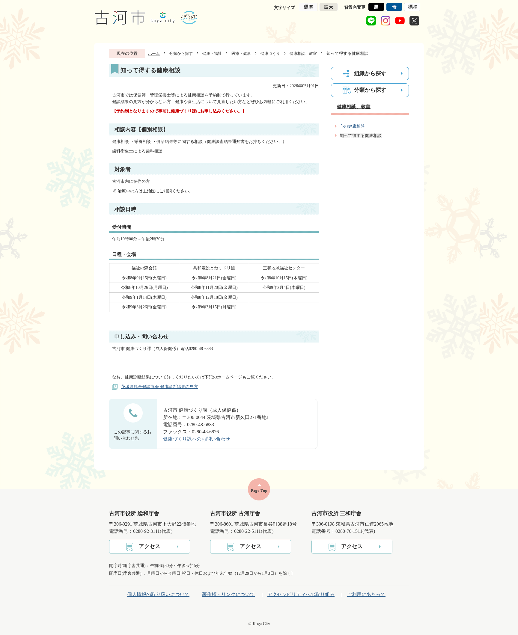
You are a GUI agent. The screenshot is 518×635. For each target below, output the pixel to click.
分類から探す (181, 53)
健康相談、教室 (303, 53)
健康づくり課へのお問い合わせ (196, 438)
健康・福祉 (212, 53)
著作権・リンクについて (228, 594)
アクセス (149, 546)
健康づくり (270, 53)
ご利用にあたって (366, 594)
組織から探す (370, 73)
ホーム (154, 53)
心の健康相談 (352, 126)
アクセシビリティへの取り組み (301, 594)
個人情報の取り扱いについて (158, 594)
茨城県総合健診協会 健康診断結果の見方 (159, 386)
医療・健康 (241, 53)
